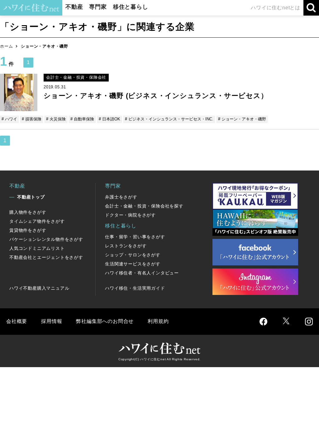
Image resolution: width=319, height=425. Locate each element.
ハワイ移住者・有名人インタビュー (142, 272)
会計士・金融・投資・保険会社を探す (144, 205)
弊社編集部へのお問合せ (105, 321)
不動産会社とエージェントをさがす (46, 257)
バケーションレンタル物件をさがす (46, 239)
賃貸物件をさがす (27, 230)
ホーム (6, 46)
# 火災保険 (56, 119)
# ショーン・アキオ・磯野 (242, 119)
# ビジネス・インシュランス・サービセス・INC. (169, 119)
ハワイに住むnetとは (275, 7)
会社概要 (16, 321)
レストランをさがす (125, 245)
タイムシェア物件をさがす (37, 221)
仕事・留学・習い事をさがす (135, 236)
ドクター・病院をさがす (130, 215)
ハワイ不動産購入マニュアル (39, 288)
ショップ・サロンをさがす (132, 254)
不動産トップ (31, 196)
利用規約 (158, 321)
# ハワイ (9, 119)
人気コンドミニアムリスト (37, 248)
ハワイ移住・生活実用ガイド (135, 288)
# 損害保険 (31, 119)
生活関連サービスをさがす (132, 263)
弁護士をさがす (121, 196)
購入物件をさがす (27, 212)
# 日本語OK (109, 119)
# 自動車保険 (82, 119)
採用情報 (51, 321)
